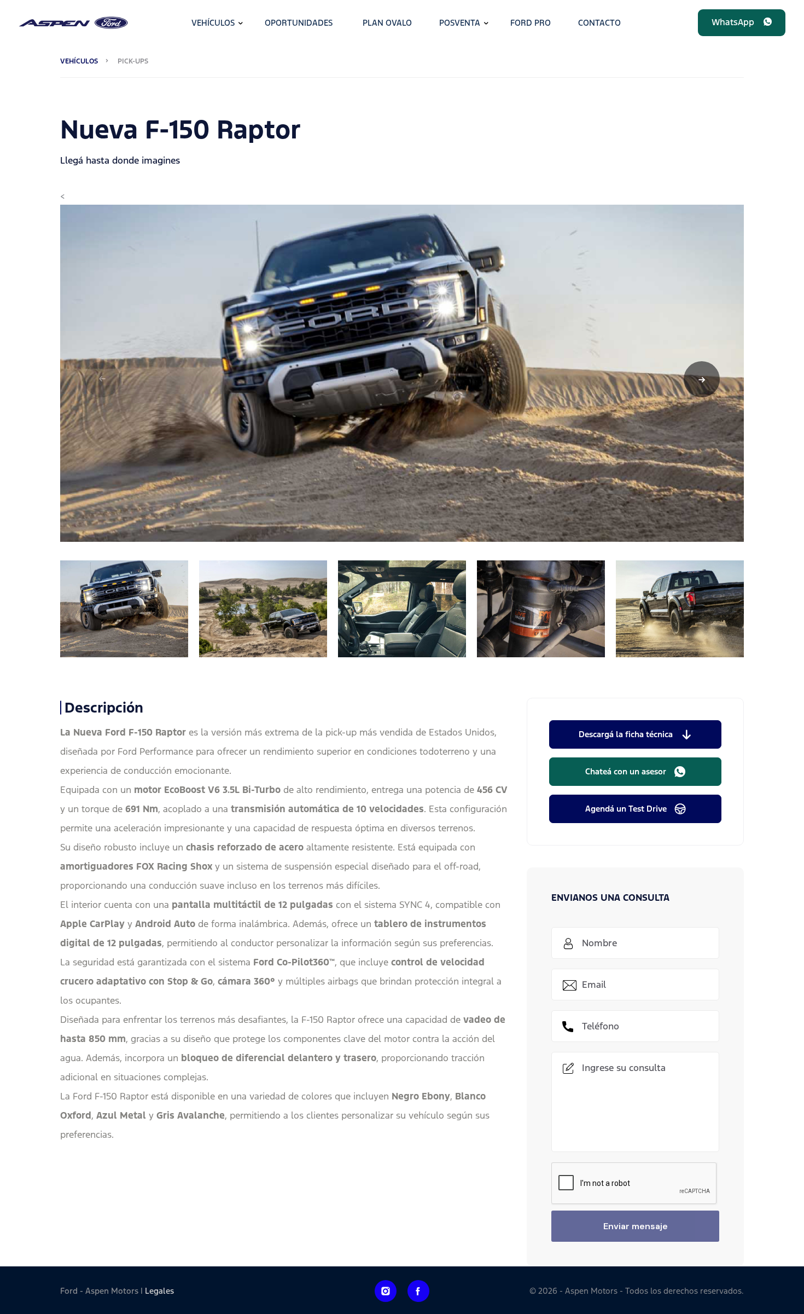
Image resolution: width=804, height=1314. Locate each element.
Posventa (459, 23)
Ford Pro (530, 23)
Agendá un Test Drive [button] (626, 808)
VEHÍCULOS (79, 61)
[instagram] (385, 1291)
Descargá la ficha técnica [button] (626, 734)
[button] (741, 22)
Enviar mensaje (635, 1226)
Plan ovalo (387, 23)
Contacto (599, 23)
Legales (159, 1291)
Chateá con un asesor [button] (625, 771)
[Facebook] (418, 1291)
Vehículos (213, 23)
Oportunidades (299, 23)
